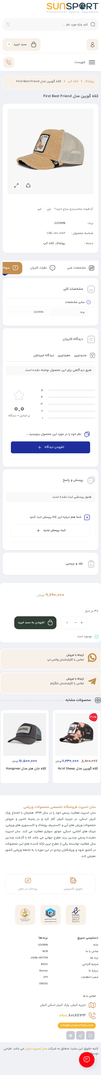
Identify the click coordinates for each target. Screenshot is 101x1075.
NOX (45, 951)
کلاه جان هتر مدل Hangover (26, 768)
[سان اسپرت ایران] (72, 8)
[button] (69, 783)
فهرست (80, 62)
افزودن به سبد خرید (31, 622)
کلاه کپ (73, 81)
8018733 (72, 1015)
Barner (43, 971)
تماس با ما (92, 951)
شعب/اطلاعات (89, 977)
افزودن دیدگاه (54, 447)
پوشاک (89, 81)
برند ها (94, 958)
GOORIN (59, 223)
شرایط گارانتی (90, 964)
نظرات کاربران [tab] (39, 268)
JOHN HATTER (39, 958)
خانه (95, 945)
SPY (45, 977)
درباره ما (93, 971)
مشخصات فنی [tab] (77, 268)
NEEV (44, 964)
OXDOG (43, 983)
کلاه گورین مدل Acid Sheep (78, 768)
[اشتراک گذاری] (28, 185)
